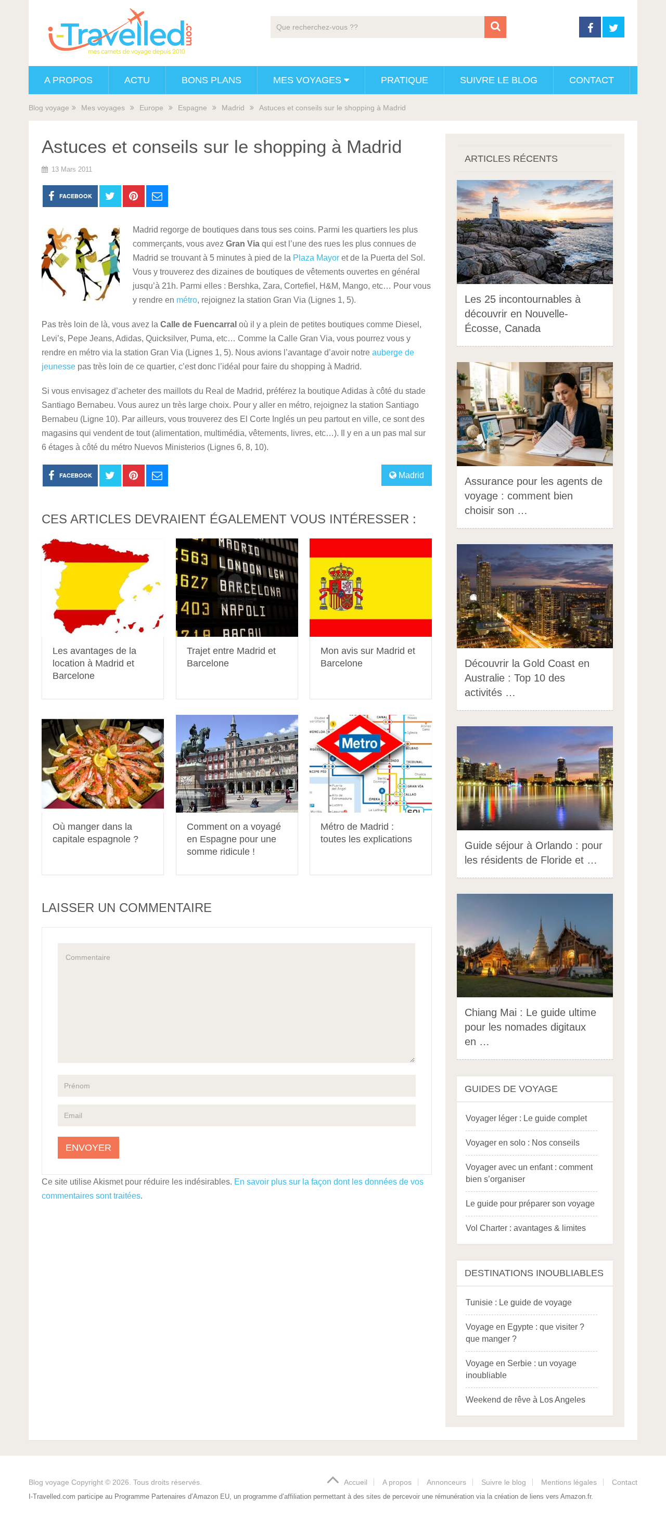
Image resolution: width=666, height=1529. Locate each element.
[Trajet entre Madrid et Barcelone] (237, 587)
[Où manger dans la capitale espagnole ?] (103, 764)
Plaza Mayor (316, 257)
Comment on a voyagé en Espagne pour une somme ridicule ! (234, 839)
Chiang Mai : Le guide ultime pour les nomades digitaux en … (530, 1027)
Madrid (233, 108)
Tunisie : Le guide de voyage (519, 1302)
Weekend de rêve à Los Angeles (525, 1399)
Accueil (355, 1482)
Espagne (192, 108)
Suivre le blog (498, 80)
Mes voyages (307, 80)
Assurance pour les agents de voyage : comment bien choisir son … (534, 496)
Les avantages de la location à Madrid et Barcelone (94, 663)
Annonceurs (446, 1482)
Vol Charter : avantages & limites (526, 1228)
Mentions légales (569, 1482)
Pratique (404, 80)
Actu (137, 80)
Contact (591, 80)
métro (186, 299)
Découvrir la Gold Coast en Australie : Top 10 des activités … (527, 678)
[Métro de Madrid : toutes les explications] (371, 764)
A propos (68, 80)
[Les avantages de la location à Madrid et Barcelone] (103, 587)
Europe (151, 108)
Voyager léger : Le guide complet (526, 1118)
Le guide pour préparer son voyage (530, 1203)
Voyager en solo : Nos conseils (523, 1142)
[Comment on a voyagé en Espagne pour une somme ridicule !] (237, 764)
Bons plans (211, 80)
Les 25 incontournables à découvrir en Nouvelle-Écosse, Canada (523, 313)
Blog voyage (49, 108)
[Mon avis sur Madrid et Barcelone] (371, 587)
